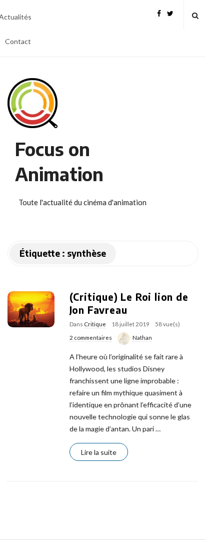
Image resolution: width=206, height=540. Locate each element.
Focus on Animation (59, 161)
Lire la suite (98, 452)
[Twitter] (170, 12)
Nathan (142, 337)
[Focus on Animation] (33, 103)
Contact (18, 41)
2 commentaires (91, 337)
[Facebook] (159, 12)
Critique (95, 324)
